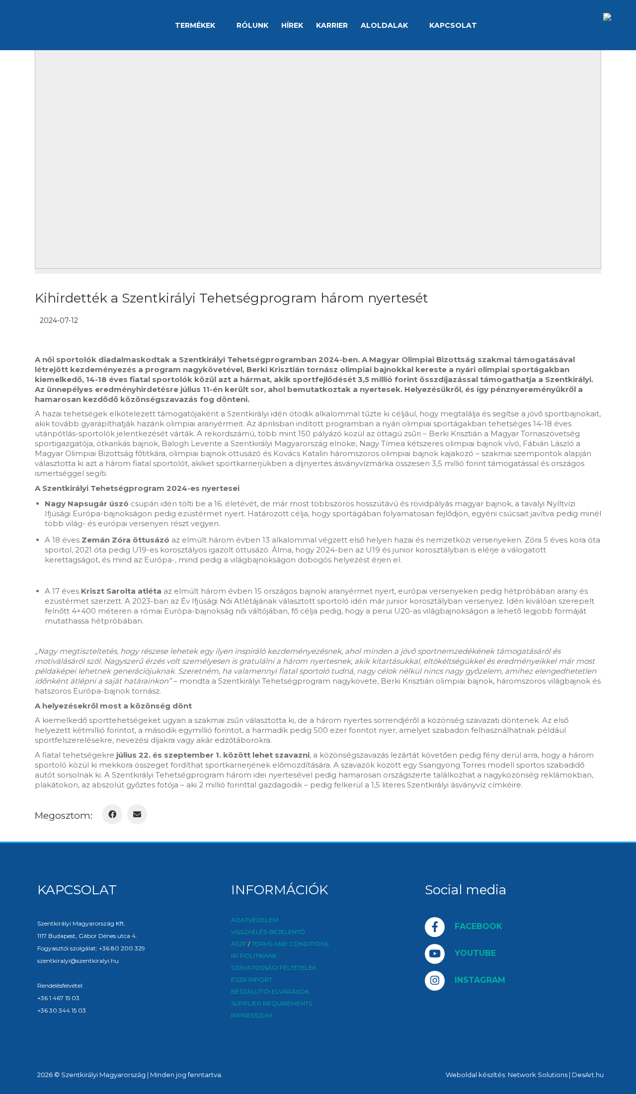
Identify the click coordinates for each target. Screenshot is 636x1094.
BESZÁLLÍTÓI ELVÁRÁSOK (270, 992)
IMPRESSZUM (251, 1015)
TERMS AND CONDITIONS (289, 944)
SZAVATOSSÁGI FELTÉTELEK (274, 968)
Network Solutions (537, 1075)
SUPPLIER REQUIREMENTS (271, 1004)
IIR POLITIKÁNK (254, 956)
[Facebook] (112, 814)
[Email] (137, 814)
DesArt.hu (588, 1075)
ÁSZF (238, 944)
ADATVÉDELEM (254, 920)
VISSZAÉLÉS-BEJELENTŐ (268, 932)
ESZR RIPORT (251, 980)
